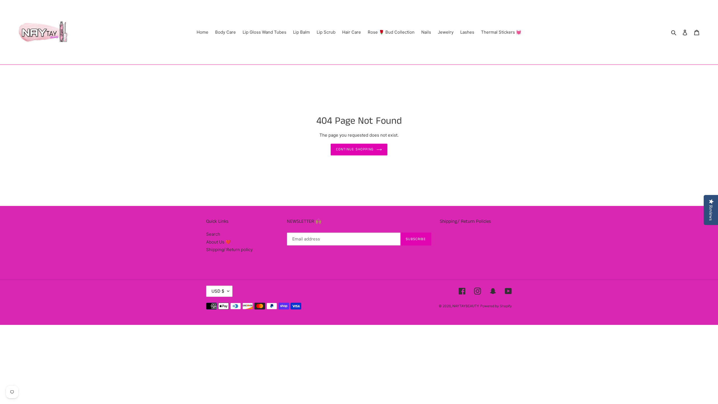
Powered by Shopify (496, 306)
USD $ (217, 291)
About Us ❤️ (218, 242)
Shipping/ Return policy (229, 249)
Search (213, 234)
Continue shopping (355, 149)
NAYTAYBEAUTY (465, 306)
